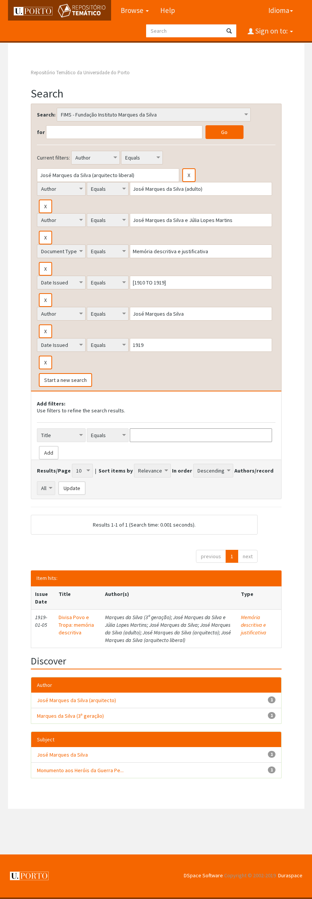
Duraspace (290, 875)
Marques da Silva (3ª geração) (70, 715)
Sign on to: (271, 30)
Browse (133, 10)
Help (167, 10)
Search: (46, 114)
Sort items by (116, 470)
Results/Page (54, 470)
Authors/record (254, 470)
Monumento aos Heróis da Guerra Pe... (80, 770)
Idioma (278, 10)
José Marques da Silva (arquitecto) (76, 700)
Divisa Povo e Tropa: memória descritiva (76, 625)
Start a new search (65, 380)
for (41, 132)
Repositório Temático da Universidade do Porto (80, 72)
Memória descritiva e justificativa (253, 625)
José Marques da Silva (62, 754)
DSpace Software (203, 875)
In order (182, 470)
